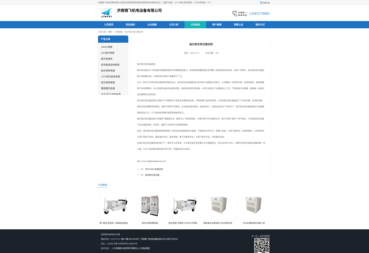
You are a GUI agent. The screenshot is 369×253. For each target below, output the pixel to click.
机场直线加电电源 (110, 65)
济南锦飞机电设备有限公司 (153, 239)
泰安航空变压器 (152, 175)
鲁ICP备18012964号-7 (130, 239)
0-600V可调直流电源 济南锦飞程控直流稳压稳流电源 (261, 223)
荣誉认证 (238, 24)
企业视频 (152, 24)
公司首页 (108, 24)
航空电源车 (107, 59)
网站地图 (146, 248)
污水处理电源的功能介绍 (219, 223)
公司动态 (195, 24)
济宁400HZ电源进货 (154, 169)
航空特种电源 (108, 70)
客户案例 (217, 24)
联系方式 (260, 24)
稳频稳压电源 (108, 88)
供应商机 (130, 24)
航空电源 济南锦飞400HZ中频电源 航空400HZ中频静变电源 (160, 223)
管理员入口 (136, 248)
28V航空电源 (107, 53)
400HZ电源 (106, 47)
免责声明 (126, 248)
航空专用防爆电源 (115, 223)
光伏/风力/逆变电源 (111, 94)
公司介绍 (173, 24)
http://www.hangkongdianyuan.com (151, 161)
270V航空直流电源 (110, 76)
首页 (110, 32)
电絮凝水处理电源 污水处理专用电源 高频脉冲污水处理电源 (195, 223)
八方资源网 (117, 248)
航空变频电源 (108, 82)
